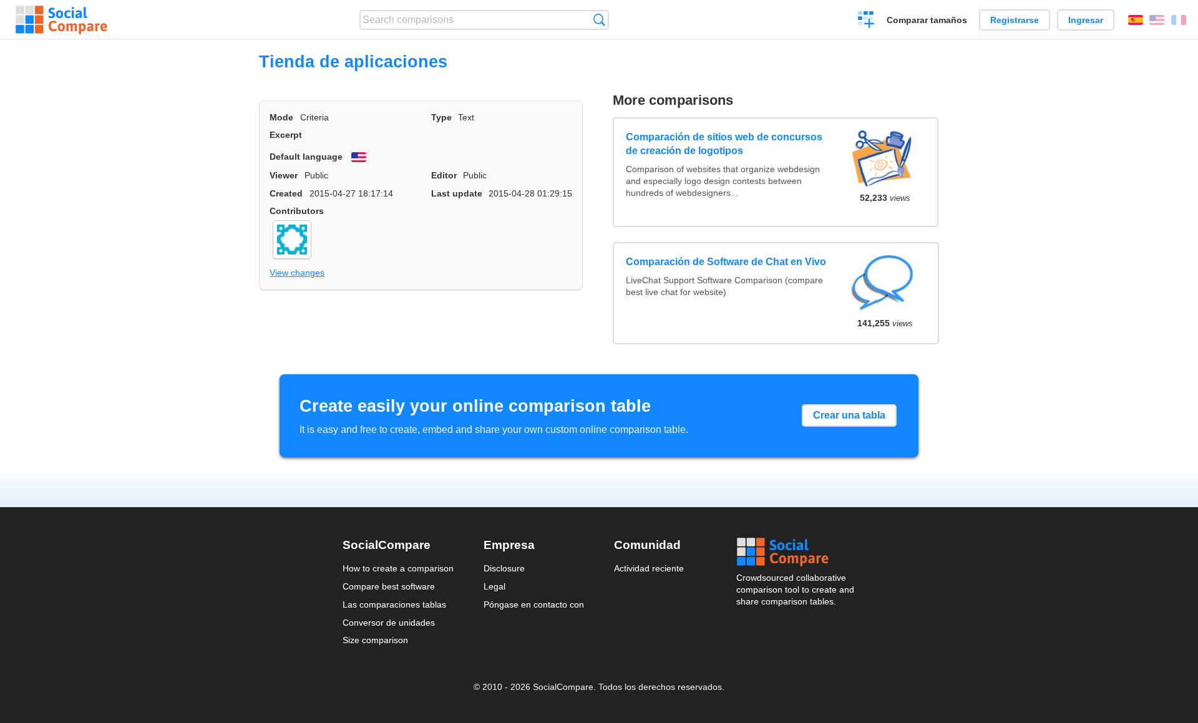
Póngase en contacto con (534, 604)
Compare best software (389, 586)
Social (796, 552)
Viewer (284, 175)
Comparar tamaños (927, 20)
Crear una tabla (849, 415)
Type (441, 117)
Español (1135, 20)
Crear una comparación (866, 21)
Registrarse (1014, 20)
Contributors (297, 211)
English (1156, 20)
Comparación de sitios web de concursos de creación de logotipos (724, 144)
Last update (456, 193)
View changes (297, 273)
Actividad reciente (649, 568)
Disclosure (504, 568)
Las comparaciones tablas (394, 604)
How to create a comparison (398, 568)
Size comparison (375, 640)
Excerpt (286, 135)
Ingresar (1085, 20)
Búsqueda (599, 20)
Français (1178, 20)
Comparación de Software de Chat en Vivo (726, 261)
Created (286, 193)
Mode (281, 117)
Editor (444, 175)
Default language (306, 157)
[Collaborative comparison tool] (61, 20)
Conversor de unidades (389, 623)
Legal (494, 586)
